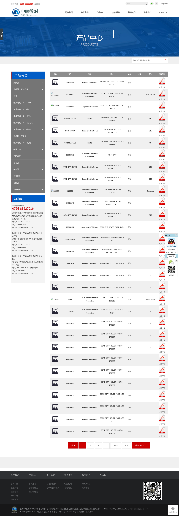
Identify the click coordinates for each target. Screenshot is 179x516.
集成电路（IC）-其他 (22, 143)
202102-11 (70, 227)
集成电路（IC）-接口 (22, 109)
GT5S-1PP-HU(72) (70, 215)
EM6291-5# (70, 287)
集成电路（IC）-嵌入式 (22, 123)
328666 (70, 191)
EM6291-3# (70, 263)
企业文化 (14, 488)
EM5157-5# (70, 347)
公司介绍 (14, 484)
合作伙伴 (14, 496)
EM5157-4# (70, 432)
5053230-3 (70, 95)
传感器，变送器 (19, 136)
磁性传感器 (33, 492)
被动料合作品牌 (53, 488)
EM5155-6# (70, 420)
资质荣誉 (14, 492)
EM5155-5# (70, 408)
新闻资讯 (68, 475)
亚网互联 (89, 512)
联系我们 (86, 475)
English (164, 4)
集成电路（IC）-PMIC (22, 103)
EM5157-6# (70, 359)
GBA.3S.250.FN (70, 119)
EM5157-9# (70, 384)
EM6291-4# (70, 275)
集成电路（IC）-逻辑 (22, 116)
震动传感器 (33, 488)
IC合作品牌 (51, 484)
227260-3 (70, 311)
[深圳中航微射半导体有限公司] (25, 15)
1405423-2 (70, 251)
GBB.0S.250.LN (70, 143)
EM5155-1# (70, 396)
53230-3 (70, 299)
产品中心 (33, 475)
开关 (15, 96)
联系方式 (86, 484)
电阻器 (16, 183)
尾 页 (126, 445)
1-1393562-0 (70, 239)
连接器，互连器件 (20, 89)
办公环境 (14, 499)
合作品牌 (51, 475)
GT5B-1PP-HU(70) (70, 167)
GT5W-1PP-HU (70, 131)
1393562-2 (70, 155)
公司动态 (68, 488)
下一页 (115, 445)
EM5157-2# (70, 323)
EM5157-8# (70, 372)
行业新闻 (68, 484)
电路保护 (17, 156)
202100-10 (70, 107)
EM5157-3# (70, 335)
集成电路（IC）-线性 (22, 129)
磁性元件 (17, 149)
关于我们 (15, 475)
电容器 (16, 163)
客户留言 (86, 488)
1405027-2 (70, 203)
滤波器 (16, 83)
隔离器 (16, 169)
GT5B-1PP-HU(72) (70, 179)
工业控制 (17, 176)
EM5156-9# (70, 83)
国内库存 (17, 189)
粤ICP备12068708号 (67, 512)
